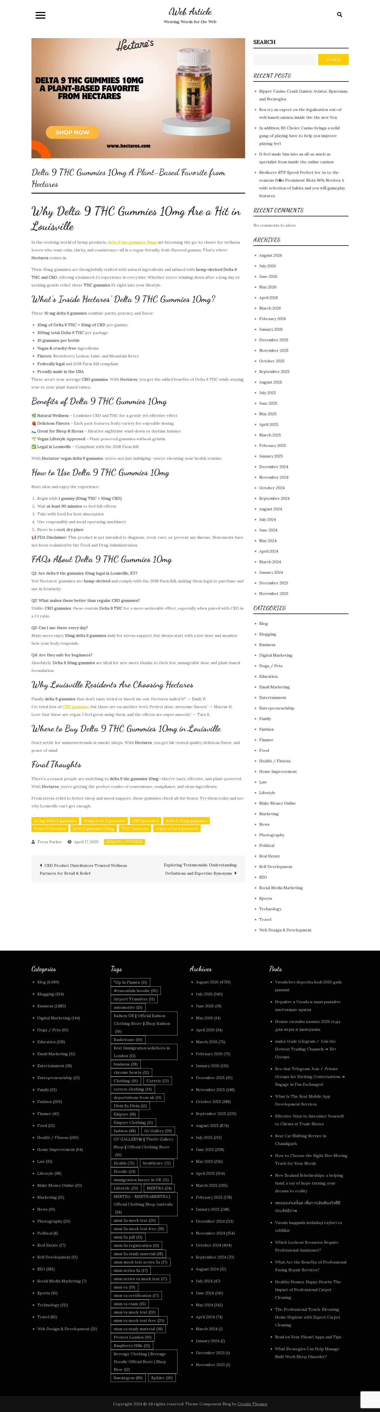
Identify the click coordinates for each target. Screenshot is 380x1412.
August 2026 (270, 255)
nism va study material (138, 1328)
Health (124, 1163)
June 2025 (268, 403)
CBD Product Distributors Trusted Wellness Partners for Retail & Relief (83, 869)
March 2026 (270, 308)
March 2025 (270, 434)
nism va (124, 1287)
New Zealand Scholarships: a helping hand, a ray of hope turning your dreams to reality (309, 1183)
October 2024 (272, 487)
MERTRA (159, 1188)
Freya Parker (50, 841)
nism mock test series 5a (140, 1262)
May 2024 (268, 540)
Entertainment (272, 697)
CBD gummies (145, 820)
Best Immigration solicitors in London (142, 1051)
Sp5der (162, 1377)
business (126, 1064)
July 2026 (267, 265)
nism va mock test (135, 1312)
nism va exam (130, 1303)
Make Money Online (277, 803)
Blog (263, 623)
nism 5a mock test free (139, 1228)
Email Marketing (274, 686)
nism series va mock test (140, 1278)
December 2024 (273, 466)
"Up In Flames (130, 982)
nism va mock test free (139, 1320)
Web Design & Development (285, 930)
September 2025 (274, 371)
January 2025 (271, 456)
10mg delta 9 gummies (104, 820)
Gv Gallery (158, 1130)
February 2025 (272, 445)
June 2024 (268, 530)
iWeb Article (190, 11)
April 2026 (268, 297)
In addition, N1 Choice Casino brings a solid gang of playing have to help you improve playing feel (299, 135)
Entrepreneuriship (276, 708)
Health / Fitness (124, 842)
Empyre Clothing (133, 1122)
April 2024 (268, 551)
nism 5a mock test (135, 1220)
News (264, 824)
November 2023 (273, 593)
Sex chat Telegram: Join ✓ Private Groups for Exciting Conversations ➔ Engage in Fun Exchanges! (310, 1076)
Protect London (133, 1337)
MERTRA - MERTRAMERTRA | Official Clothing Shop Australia (143, 1204)
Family (265, 718)
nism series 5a (131, 1270)
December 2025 (273, 339)
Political (266, 845)
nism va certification (136, 1295)
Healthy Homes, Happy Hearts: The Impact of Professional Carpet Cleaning (308, 1289)
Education (268, 676)
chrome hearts (131, 1072)
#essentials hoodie (136, 990)
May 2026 (268, 287)
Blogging (267, 634)
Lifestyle (267, 792)
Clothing (126, 1080)
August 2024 (270, 508)
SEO (263, 877)
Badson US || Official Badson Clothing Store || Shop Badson (142, 1023)
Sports (265, 898)
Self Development (275, 866)
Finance (266, 739)
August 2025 (270, 382)
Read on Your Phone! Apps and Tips (308, 1336)
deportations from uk (137, 1097)
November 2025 (273, 350)
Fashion (266, 729)
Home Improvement (278, 771)
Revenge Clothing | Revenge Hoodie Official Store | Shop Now (140, 1361)
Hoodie (124, 1171)
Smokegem (128, 1377)
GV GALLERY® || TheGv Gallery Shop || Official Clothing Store (143, 1147)
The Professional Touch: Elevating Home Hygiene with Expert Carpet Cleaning (307, 1317)
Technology (270, 908)
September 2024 (274, 498)
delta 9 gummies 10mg (93, 828)
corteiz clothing (133, 1089)
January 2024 (271, 572)
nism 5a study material (138, 1253)
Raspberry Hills (132, 1345)
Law (263, 782)
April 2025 (268, 424)
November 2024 (273, 477)
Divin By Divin (130, 1105)
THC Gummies (135, 828)
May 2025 (268, 413)
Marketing (269, 813)
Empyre (125, 1114)
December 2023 (273, 582)
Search (264, 41)
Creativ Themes (252, 1403)
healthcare (157, 1163)
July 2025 (267, 392)
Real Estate (269, 856)
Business (267, 644)
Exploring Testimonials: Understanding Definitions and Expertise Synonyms (200, 869)
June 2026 (268, 276)
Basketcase (128, 1039)
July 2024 (267, 519)
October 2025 (272, 360)
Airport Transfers (134, 998)
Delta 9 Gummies (50, 828)
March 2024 (270, 561)
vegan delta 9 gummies (177, 828)
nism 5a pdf (128, 1237)
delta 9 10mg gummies (186, 820)
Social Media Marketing (281, 887)
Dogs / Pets (271, 665)
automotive (128, 1007)
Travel (265, 919)
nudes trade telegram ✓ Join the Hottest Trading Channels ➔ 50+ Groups (305, 1049)
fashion (125, 1130)
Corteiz (158, 1080)
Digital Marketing (275, 655)
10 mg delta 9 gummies (55, 820)
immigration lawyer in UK (141, 1179)
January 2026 (271, 329)
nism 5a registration (136, 1245)
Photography (271, 834)
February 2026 (272, 318)
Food (264, 750)
